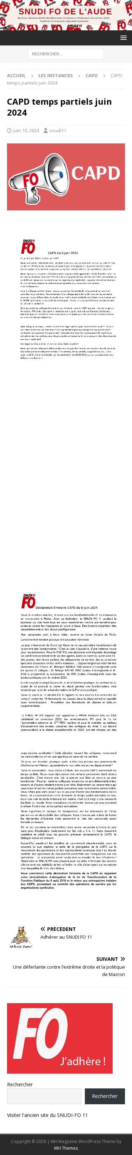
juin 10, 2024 (26, 130)
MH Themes (66, 1148)
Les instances (55, 75)
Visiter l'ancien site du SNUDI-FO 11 (47, 1115)
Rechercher (20, 1084)
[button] (122, 37)
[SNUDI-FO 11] (66, 26)
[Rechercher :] (66, 53)
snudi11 (57, 130)
